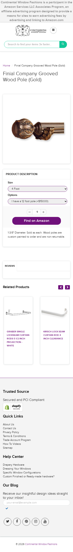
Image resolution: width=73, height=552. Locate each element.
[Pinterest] (26, 522)
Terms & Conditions (14, 436)
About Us (8, 424)
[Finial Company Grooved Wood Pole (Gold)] (36, 129)
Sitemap (7, 447)
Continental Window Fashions (41, 544)
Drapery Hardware (13, 464)
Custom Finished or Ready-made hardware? (29, 476)
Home (6, 65)
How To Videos (12, 444)
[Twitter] (7, 522)
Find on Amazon (36, 221)
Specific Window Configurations (21, 472)
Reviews (10, 266)
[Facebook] (17, 522)
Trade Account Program (17, 440)
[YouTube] (45, 522)
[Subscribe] (7, 508)
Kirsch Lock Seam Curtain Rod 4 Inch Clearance (54, 335)
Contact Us (9, 428)
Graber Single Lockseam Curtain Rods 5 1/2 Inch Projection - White (18, 339)
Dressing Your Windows (17, 468)
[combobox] (32, 44)
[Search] (63, 44)
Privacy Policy (11, 432)
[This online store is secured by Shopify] (13, 407)
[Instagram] (36, 522)
